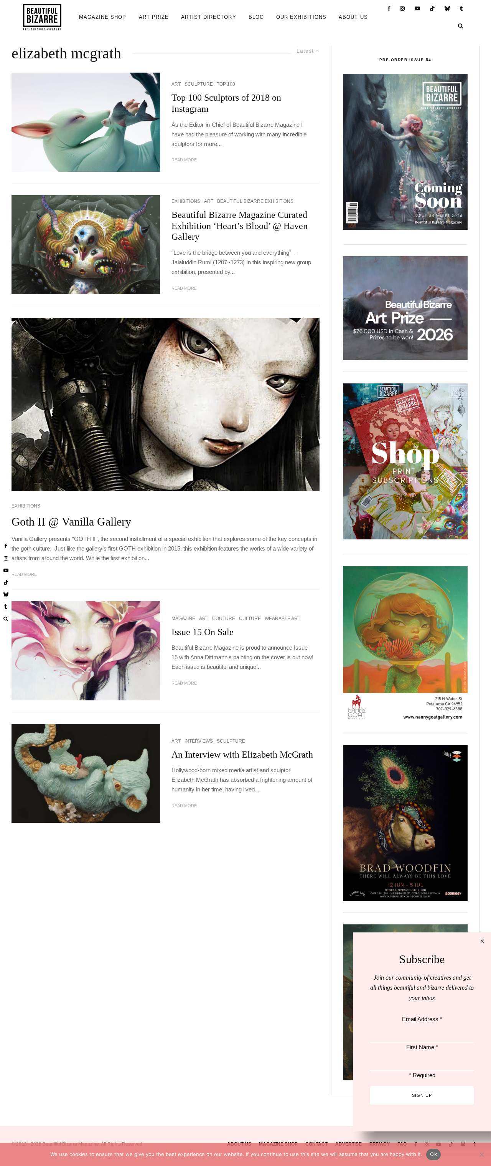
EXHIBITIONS (185, 201)
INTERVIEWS (199, 741)
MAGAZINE (183, 618)
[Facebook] (389, 8)
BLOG (256, 17)
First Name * (422, 1047)
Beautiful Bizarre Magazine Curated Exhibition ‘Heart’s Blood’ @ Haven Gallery (239, 226)
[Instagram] (402, 8)
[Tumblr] (461, 8)
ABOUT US (353, 17)
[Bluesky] (447, 8)
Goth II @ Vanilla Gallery (71, 521)
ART (176, 84)
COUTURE (223, 618)
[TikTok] (432, 8)
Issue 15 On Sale (202, 632)
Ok (433, 1154)
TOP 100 (226, 84)
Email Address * (422, 1019)
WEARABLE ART (282, 618)
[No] (481, 1154)
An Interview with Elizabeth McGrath (242, 755)
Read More (184, 160)
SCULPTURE (199, 84)
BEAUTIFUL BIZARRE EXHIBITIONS (255, 201)
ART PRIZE (154, 17)
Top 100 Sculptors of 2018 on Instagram (226, 103)
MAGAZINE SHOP (103, 17)
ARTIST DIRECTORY (208, 17)
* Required (422, 1075)
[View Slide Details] (405, 308)
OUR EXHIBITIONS (301, 17)
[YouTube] (417, 8)
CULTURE (250, 618)
